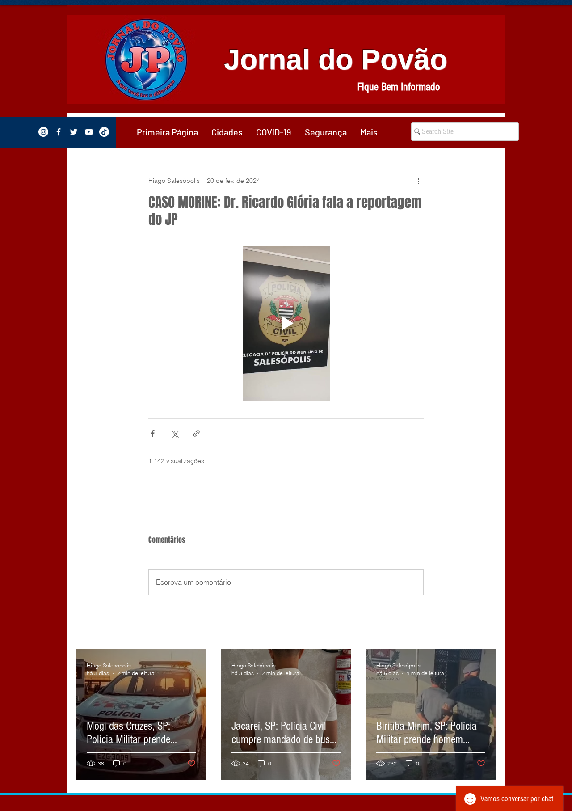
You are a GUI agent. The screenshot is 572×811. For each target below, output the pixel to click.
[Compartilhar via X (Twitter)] (174, 433)
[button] (227, 132)
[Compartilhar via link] (196, 433)
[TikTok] (104, 132)
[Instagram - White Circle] (43, 132)
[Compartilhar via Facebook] (152, 433)
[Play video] (286, 323)
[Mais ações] (418, 180)
